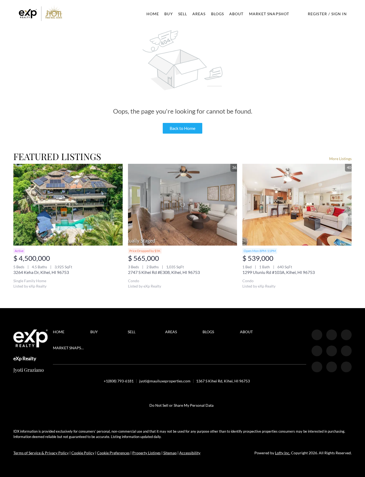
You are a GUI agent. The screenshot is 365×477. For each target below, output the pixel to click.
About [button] (236, 13)
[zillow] (346, 334)
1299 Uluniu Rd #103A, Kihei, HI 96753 (278, 272)
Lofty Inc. (282, 453)
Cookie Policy (82, 453)
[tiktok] (317, 367)
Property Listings (146, 453)
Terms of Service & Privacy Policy (41, 453)
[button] (40, 13)
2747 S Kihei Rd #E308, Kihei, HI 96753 (164, 272)
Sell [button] (182, 13)
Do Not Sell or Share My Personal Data (181, 405)
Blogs (217, 13)
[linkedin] (331, 334)
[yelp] (317, 351)
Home (152, 13)
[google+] (346, 367)
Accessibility (189, 453)
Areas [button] (199, 13)
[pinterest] (331, 367)
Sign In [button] (339, 13)
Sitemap (170, 453)
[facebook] (317, 334)
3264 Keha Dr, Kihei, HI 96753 (41, 272)
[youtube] (346, 351)
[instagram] (331, 351)
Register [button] (317, 13)
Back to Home (182, 128)
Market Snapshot (269, 13)
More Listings (340, 158)
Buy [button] (168, 13)
